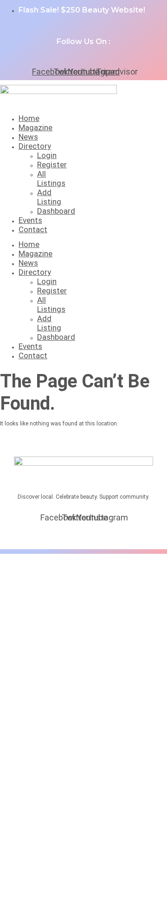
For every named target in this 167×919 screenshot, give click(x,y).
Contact (33, 229)
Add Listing (49, 197)
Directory (35, 146)
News (28, 136)
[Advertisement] (83, 646)
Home (29, 118)
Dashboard (56, 210)
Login (47, 155)
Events (30, 220)
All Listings (51, 178)
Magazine (35, 127)
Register (52, 164)
